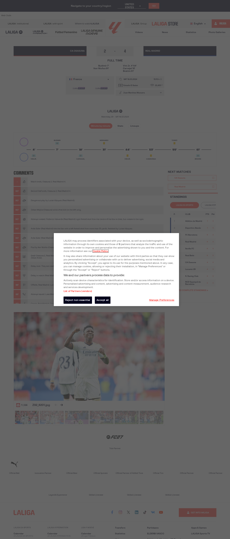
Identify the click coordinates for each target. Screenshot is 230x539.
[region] (116, 269)
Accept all (103, 300)
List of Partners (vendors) (78, 291)
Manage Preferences (161, 300)
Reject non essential (77, 300)
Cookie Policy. (100, 251)
